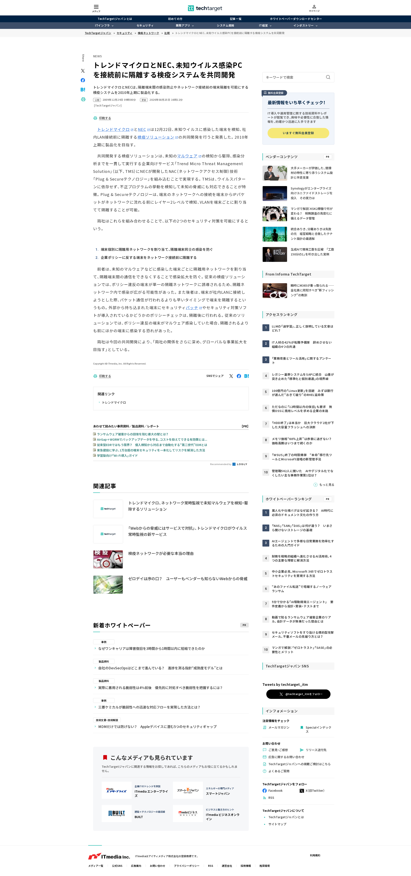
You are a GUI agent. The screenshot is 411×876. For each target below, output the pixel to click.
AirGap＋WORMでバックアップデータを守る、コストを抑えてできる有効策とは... (152, 439)
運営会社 (227, 865)
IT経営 (263, 25)
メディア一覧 (95, 865)
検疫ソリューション (155, 137)
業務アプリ (183, 25)
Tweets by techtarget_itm (285, 684)
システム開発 (225, 25)
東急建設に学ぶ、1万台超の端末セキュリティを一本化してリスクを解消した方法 (151, 450)
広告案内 (136, 865)
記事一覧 (235, 19)
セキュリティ (145, 25)
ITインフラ (102, 25)
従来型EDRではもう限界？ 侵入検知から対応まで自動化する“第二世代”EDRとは (152, 445)
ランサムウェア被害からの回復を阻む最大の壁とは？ (132, 434)
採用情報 (246, 865)
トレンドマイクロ (113, 129)
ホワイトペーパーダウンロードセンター (296, 19)
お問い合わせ (157, 865)
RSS (210, 865)
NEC (142, 129)
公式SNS (117, 865)
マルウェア (187, 156)
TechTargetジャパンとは (115, 19)
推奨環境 (264, 865)
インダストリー (303, 25)
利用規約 (315, 855)
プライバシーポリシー (187, 865)
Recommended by (221, 464)
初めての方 (175, 19)
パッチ (192, 307)
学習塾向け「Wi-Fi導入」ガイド (117, 455)
